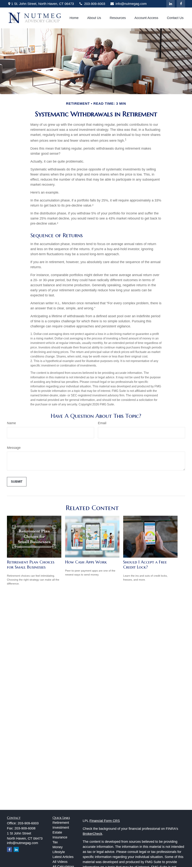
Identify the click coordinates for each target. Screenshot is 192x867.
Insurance (59, 837)
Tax (55, 842)
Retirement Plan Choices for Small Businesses (30, 565)
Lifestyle (58, 852)
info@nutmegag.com (131, 4)
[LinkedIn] (170, 4)
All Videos (60, 862)
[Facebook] (181, 4)
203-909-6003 (94, 4)
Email (102, 423)
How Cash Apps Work (86, 562)
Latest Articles (63, 857)
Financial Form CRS (104, 821)
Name (11, 423)
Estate (57, 832)
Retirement (60, 823)
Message (14, 448)
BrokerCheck (92, 834)
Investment (60, 827)
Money (57, 847)
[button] (74, 18)
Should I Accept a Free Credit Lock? (145, 565)
